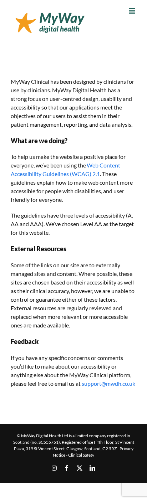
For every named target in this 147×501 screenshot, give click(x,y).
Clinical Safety (81, 455)
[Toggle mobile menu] (132, 11)
